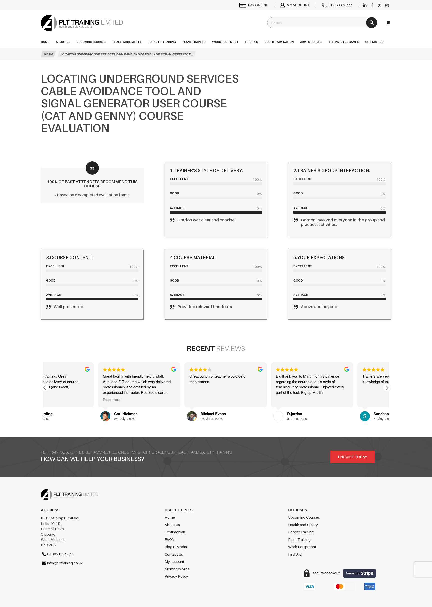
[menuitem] (254, 5)
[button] (387, 387)
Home (170, 517)
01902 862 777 (340, 5)
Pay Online (258, 5)
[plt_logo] (82, 27)
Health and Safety (303, 524)
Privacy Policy (176, 576)
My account (298, 5)
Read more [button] (145, 399)
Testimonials (175, 532)
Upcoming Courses (304, 517)
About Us (172, 524)
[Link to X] (380, 5)
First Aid (295, 554)
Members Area (177, 569)
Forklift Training (301, 532)
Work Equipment (302, 546)
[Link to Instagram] (387, 5)
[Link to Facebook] (372, 5)
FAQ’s (170, 539)
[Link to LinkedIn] (364, 5)
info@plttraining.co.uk (65, 563)
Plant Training (299, 539)
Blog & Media (176, 546)
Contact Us (174, 554)
